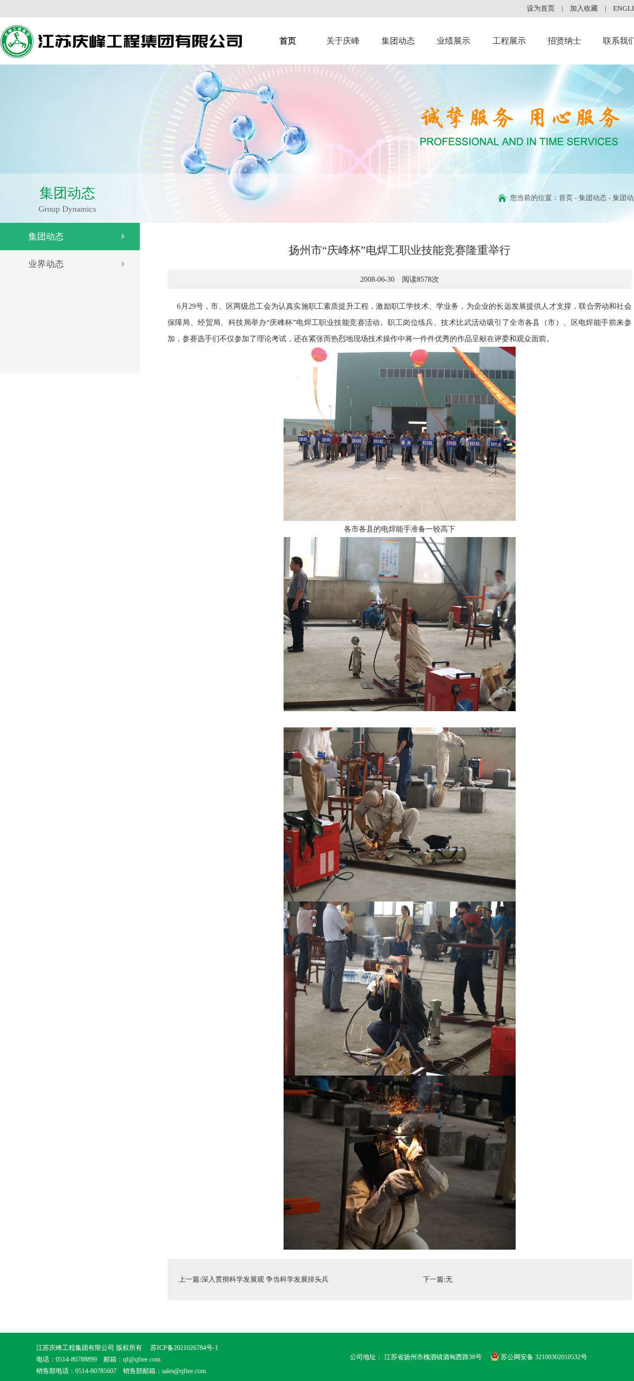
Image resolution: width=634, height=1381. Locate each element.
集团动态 (398, 40)
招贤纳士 (564, 40)
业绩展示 (453, 40)
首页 (287, 40)
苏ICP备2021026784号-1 (183, 1347)
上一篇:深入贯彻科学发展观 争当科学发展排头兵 (254, 1279)
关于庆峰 (343, 40)
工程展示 (509, 40)
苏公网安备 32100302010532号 (544, 1357)
